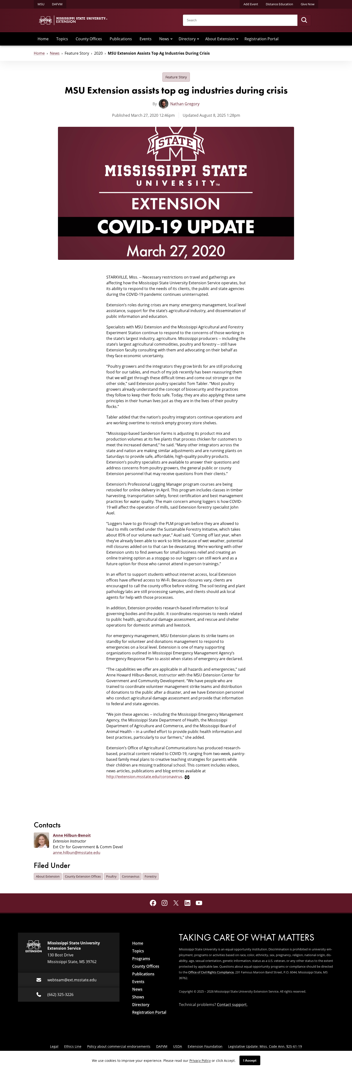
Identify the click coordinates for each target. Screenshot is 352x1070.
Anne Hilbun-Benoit (72, 835)
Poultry (111, 876)
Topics (62, 38)
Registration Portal (261, 38)
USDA (177, 1046)
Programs (141, 958)
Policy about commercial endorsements (118, 1046)
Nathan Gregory (184, 103)
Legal (54, 1046)
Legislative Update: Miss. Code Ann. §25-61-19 (265, 1046)
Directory (187, 38)
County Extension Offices (83, 876)
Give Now (307, 4)
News (164, 38)
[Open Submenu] (171, 38)
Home (43, 38)
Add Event (251, 4)
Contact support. (232, 1004)
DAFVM (57, 4)
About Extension (220, 38)
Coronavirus (130, 876)
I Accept (249, 1060)
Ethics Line (72, 1046)
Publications (121, 38)
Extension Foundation (205, 1046)
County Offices (89, 38)
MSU (41, 4)
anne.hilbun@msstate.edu (76, 852)
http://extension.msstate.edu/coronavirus (144, 776)
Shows (138, 997)
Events (146, 38)
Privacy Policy (200, 1060)
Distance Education (279, 4)
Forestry (151, 876)
